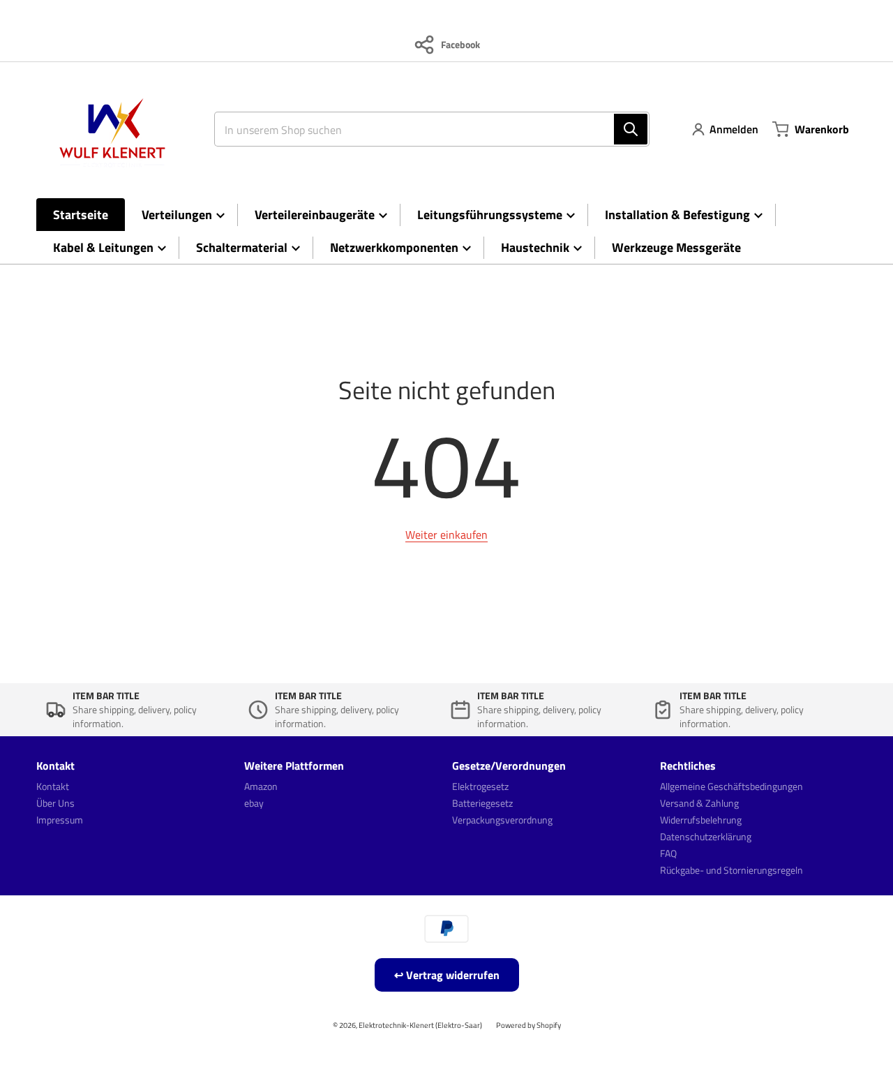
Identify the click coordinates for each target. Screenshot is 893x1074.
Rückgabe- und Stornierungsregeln (731, 870)
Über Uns (55, 803)
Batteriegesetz (482, 803)
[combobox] (426, 129)
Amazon (261, 786)
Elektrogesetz (480, 786)
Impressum (59, 819)
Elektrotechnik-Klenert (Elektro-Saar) (420, 1025)
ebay (254, 803)
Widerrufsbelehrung (701, 819)
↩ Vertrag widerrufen (447, 975)
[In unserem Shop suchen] (630, 129)
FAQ (668, 853)
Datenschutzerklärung (705, 836)
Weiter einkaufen (446, 534)
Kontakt (52, 786)
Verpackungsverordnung (502, 819)
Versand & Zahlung (699, 803)
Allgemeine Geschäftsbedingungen (731, 786)
